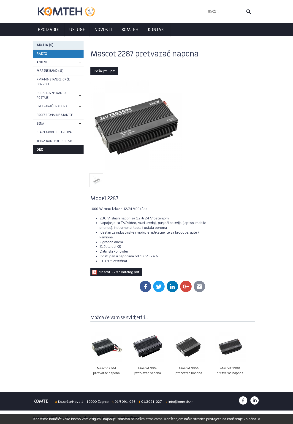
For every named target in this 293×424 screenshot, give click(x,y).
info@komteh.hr (180, 401)
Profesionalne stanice (55, 115)
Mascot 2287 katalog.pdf (118, 272)
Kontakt (157, 30)
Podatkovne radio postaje (51, 95)
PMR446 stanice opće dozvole (53, 81)
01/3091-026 (125, 401)
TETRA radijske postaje (55, 141)
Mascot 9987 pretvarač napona (147, 370)
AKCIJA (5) (45, 45)
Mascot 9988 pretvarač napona (230, 370)
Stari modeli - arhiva (54, 132)
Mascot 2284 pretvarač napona (106, 370)
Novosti (103, 30)
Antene (42, 62)
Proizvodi (49, 30)
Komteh (130, 30)
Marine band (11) (50, 71)
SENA (40, 123)
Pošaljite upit (104, 71)
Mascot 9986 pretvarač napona (189, 370)
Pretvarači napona (52, 106)
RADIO (42, 53)
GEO (40, 149)
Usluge (77, 30)
